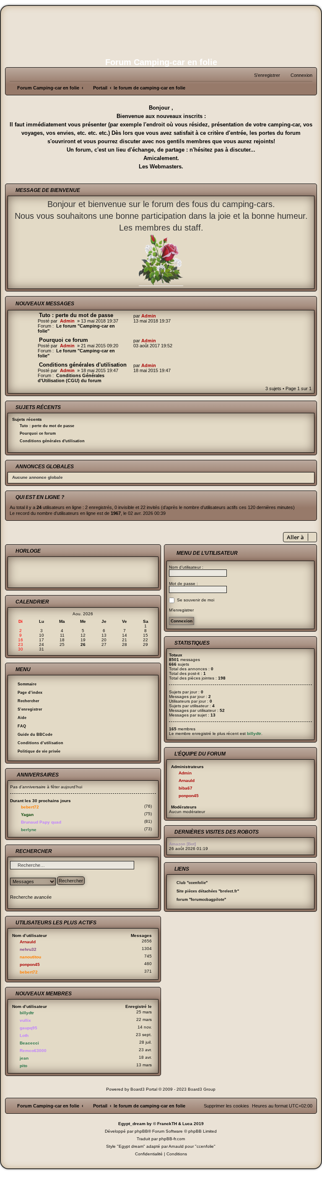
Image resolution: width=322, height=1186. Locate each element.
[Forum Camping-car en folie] (161, 30)
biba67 (185, 788)
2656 (147, 941)
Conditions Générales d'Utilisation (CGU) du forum (71, 378)
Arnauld (28, 941)
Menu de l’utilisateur (206, 553)
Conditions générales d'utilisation (83, 365)
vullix (25, 1020)
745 (148, 956)
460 (148, 963)
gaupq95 (28, 1028)
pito (23, 1065)
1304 (147, 948)
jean (24, 1058)
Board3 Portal (143, 1089)
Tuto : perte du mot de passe (76, 315)
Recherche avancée (31, 897)
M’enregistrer (181, 610)
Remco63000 (33, 1050)
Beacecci (29, 1043)
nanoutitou (30, 957)
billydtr (27, 1012)
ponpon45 (30, 964)
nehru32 (28, 949)
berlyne (28, 829)
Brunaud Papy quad (41, 822)
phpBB (141, 1131)
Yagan (27, 814)
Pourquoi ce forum (63, 340)
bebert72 (30, 807)
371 (148, 971)
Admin (67, 320)
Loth (24, 1035)
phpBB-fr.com (172, 1138)
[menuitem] (297, 75)
